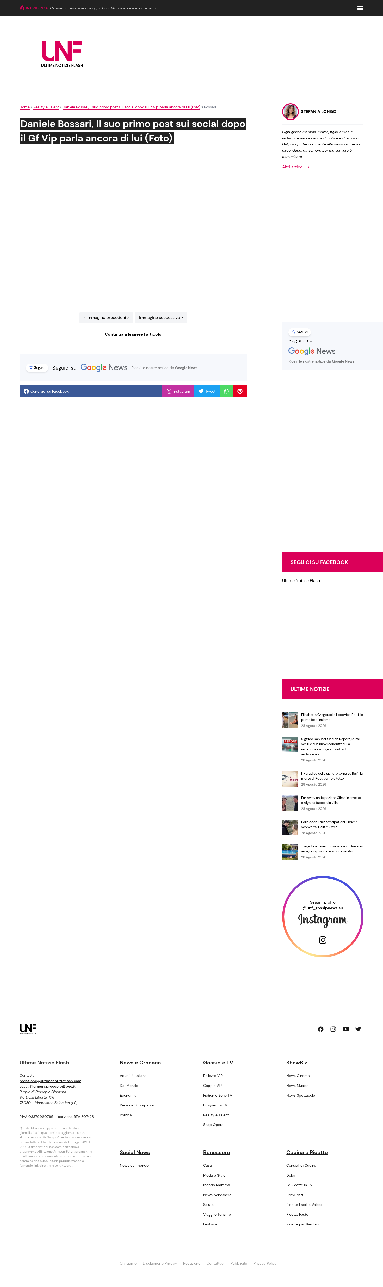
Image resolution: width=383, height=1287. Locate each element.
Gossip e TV (218, 1062)
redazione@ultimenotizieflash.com (50, 1080)
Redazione (191, 1263)
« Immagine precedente (106, 317)
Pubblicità (239, 1263)
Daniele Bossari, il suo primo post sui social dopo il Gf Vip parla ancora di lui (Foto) (131, 107)
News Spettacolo (300, 1095)
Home (25, 107)
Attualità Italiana (133, 1075)
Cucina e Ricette (307, 1152)
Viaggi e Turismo (217, 1214)
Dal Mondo (129, 1085)
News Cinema (298, 1075)
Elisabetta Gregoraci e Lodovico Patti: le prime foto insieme (332, 717)
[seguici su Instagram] (333, 1029)
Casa (207, 1165)
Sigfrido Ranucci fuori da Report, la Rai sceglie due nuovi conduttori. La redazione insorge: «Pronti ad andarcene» (330, 747)
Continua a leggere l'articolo (133, 334)
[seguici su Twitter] (358, 1029)
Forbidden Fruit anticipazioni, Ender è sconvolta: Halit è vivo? (329, 824)
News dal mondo (134, 1165)
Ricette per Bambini (302, 1224)
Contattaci (215, 1263)
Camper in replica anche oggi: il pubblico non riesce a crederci (103, 8)
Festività (210, 1224)
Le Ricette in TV (299, 1185)
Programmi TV (215, 1105)
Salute (208, 1204)
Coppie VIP (212, 1085)
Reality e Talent (46, 107)
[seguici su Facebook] (321, 1029)
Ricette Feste (297, 1214)
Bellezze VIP (213, 1075)
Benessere (216, 1152)
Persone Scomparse (137, 1105)
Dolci (290, 1175)
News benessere (217, 1195)
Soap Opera (213, 1124)
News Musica (297, 1085)
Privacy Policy (265, 1263)
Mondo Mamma (216, 1185)
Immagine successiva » (161, 317)
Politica (126, 1115)
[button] (360, 8)
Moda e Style (214, 1175)
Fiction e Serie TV (217, 1095)
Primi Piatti (295, 1195)
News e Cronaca (140, 1062)
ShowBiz (296, 1062)
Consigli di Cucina (301, 1165)
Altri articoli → (296, 167)
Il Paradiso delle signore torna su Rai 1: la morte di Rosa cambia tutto (332, 776)
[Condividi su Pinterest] (240, 391)
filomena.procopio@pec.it (53, 1086)
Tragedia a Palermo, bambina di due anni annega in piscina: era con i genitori (332, 849)
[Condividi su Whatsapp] (226, 391)
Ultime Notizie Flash (301, 580)
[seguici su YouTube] (346, 1029)
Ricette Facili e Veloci (304, 1204)
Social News (135, 1152)
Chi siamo (128, 1263)
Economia (128, 1095)
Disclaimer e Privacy (160, 1263)
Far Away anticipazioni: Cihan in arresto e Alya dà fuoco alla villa (331, 800)
